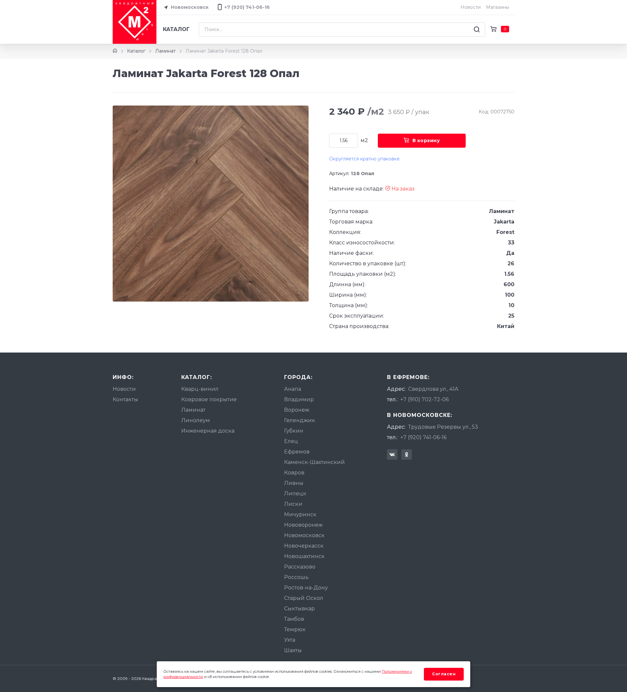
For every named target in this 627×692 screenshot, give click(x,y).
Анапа (292, 389)
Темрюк (295, 629)
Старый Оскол (303, 598)
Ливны (293, 483)
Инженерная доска (207, 431)
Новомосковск (189, 7)
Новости (470, 7)
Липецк (295, 493)
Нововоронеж (303, 525)
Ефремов (297, 452)
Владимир (299, 399)
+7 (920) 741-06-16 (423, 437)
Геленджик (299, 420)
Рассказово (299, 567)
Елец (291, 441)
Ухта (289, 640)
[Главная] (115, 51)
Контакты (125, 399)
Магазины (497, 7)
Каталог (176, 29)
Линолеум (195, 420)
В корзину (426, 140)
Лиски (293, 504)
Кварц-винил (199, 389)
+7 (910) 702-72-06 (424, 399)
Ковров (294, 473)
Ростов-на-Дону (306, 588)
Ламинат (165, 51)
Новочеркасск (304, 546)
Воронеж (296, 410)
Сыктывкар (299, 608)
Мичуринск (300, 514)
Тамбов (294, 619)
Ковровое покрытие (209, 399)
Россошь (296, 577)
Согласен (444, 673)
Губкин (293, 431)
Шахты (293, 650)
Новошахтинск (304, 556)
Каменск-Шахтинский (314, 462)
